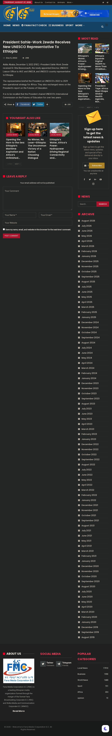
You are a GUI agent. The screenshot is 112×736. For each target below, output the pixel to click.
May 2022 (87, 479)
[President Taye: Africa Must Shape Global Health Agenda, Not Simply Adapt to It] (102, 78)
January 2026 (89, 256)
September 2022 (90, 459)
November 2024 (90, 327)
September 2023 (90, 398)
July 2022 (87, 469)
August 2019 (88, 637)
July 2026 (87, 225)
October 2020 (89, 576)
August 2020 (88, 586)
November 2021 (90, 510)
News (16, 25)
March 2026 (88, 246)
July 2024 (87, 347)
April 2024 (87, 363)
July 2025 (87, 286)
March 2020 (88, 611)
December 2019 (90, 627)
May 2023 (87, 418)
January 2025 (89, 317)
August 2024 (88, 342)
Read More (19, 711)
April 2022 (87, 484)
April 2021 (87, 545)
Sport (69, 25)
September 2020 (91, 581)
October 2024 (89, 332)
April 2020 (87, 606)
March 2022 (88, 490)
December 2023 (90, 383)
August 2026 (88, 220)
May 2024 (87, 357)
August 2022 (88, 464)
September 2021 (90, 520)
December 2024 (90, 322)
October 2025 (89, 271)
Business (58, 25)
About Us (39, 2)
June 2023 (87, 413)
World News (83, 680)
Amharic (61, 2)
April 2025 (87, 302)
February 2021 (89, 556)
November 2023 (90, 388)
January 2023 (89, 439)
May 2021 (86, 540)
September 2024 (91, 337)
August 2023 (88, 403)
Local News (12, 135)
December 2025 (90, 261)
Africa (80, 692)
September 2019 (90, 632)
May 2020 (87, 601)
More (69, 2)
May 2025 (87, 297)
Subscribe (97, 165)
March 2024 (88, 368)
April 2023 (87, 424)
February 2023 (89, 434)
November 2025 (90, 266)
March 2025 (88, 307)
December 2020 (90, 566)
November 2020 (90, 571)
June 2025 (87, 291)
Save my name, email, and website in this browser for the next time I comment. (38, 229)
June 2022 (87, 474)
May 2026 (87, 235)
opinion (81, 698)
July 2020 (87, 591)
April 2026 (87, 241)
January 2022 (89, 500)
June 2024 (87, 352)
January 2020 (89, 622)
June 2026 (87, 230)
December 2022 (90, 444)
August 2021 (88, 525)
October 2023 (89, 393)
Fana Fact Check (35, 25)
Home (7, 25)
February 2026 (89, 251)
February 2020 (89, 617)
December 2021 (90, 505)
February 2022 (89, 495)
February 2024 (89, 373)
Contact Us (50, 2)
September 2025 (90, 276)
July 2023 (87, 408)
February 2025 (89, 312)
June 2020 (87, 596)
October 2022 (89, 454)
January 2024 (89, 378)
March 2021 (88, 551)
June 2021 (87, 535)
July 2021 (86, 530)
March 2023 (88, 429)
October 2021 (89, 515)
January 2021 (89, 561)
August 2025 (88, 281)
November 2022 (90, 449)
